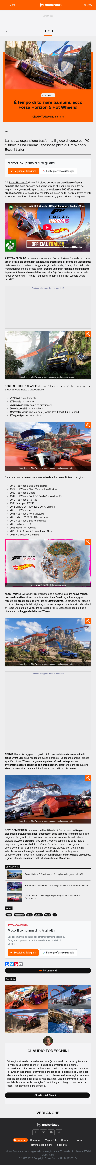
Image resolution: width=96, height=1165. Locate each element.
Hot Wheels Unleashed (77, 854)
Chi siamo (35, 1140)
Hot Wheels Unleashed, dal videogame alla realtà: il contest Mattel (56, 885)
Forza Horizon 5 (18, 182)
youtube (38, 915)
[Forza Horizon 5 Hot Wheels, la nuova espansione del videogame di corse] (48, 355)
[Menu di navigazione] (10, 5)
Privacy (78, 1140)
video (9, 915)
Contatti (65, 1140)
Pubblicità (61, 1144)
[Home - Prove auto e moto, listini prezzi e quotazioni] (51, 5)
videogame (19, 915)
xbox (29, 915)
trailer (47, 915)
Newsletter (20, 1140)
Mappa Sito (51, 1140)
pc (55, 915)
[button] (35, 1132)
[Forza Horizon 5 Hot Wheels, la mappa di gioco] (48, 563)
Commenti (50, 970)
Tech (7, 131)
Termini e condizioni (41, 1144)
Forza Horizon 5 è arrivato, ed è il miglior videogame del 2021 (54, 874)
